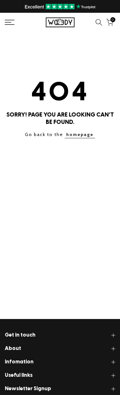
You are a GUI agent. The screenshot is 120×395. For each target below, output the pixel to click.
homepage (79, 134)
